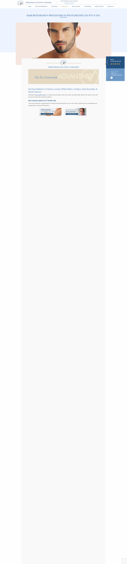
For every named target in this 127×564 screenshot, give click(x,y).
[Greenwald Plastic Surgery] (21, 3)
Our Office (54, 6)
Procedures (64, 6)
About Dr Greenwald (41, 6)
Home (29, 6)
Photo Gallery (76, 6)
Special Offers (99, 6)
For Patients (87, 6)
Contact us (110, 6)
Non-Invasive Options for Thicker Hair (42, 101)
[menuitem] (29, 6)
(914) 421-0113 (69, 3)
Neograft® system (40, 95)
